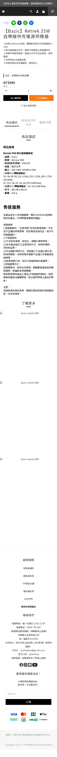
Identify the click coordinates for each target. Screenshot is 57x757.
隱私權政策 (28, 591)
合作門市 (28, 598)
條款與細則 (28, 568)
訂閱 (28, 702)
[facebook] (19, 23)
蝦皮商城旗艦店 (28, 606)
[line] (13, 23)
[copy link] (31, 23)
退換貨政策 (28, 575)
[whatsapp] (25, 23)
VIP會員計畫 (28, 583)
